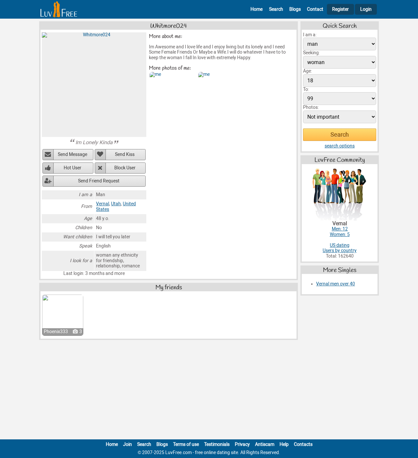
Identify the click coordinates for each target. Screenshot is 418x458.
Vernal (102, 204)
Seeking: (311, 53)
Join (127, 444)
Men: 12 (340, 229)
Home (256, 9)
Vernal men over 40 (335, 284)
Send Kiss (125, 154)
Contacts (303, 444)
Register (340, 9)
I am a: (309, 35)
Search (276, 9)
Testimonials (217, 444)
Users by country (340, 250)
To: (306, 89)
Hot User (72, 168)
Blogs (295, 9)
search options (340, 146)
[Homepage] (58, 9)
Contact (315, 9)
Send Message (72, 154)
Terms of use (186, 444)
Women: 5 (340, 234)
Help (284, 444)
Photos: (311, 107)
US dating (339, 245)
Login (366, 9)
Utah (116, 204)
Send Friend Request (99, 181)
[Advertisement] (209, 391)
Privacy (242, 444)
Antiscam (264, 444)
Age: (307, 71)
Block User (125, 168)
